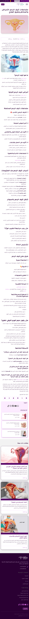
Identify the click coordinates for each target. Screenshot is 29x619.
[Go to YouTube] (15, 406)
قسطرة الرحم (22, 294)
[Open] (27, 4)
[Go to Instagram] (10, 406)
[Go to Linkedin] (18, 406)
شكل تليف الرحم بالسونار (17, 200)
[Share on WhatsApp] (13, 398)
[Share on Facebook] (26, 398)
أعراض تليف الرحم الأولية (18, 92)
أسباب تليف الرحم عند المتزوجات (14, 171)
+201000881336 (23, 568)
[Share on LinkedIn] (17, 398)
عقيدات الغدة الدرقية (21, 379)
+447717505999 (23, 566)
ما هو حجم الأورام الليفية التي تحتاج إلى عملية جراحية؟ (12, 424)
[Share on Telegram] (9, 398)
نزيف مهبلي (23, 95)
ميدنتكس (20, 615)
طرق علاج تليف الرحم (20, 256)
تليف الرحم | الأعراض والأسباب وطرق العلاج (18, 537)
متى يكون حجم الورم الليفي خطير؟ (14, 321)
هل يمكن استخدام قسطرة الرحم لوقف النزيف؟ (13, 432)
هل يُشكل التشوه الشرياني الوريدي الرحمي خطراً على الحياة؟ (11, 415)
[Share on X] (22, 398)
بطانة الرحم (17, 160)
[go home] (20, 4)
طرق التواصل (25, 583)
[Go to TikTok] (8, 406)
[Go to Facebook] (13, 406)
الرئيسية (26, 575)
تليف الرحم (23, 78)
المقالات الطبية (25, 578)
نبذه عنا (26, 581)
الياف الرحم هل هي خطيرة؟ (19, 502)
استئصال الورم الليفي (21, 287)
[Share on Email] (5, 398)
